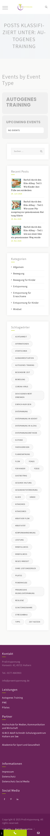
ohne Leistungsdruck (25, 568)
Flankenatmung (22, 454)
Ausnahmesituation (24, 358)
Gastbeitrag (21, 475)
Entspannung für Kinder (26, 302)
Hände (33, 497)
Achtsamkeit (21, 336)
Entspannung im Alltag (26, 426)
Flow (17, 461)
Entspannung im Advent (26, 418)
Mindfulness (21, 554)
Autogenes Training (24, 365)
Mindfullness (21, 547)
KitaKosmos (20, 511)
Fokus (32, 461)
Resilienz (19, 600)
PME (4, 702)
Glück (18, 497)
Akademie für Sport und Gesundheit (21, 744)
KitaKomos (20, 504)
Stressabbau (21, 615)
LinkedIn (6, 829)
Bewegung (18, 273)
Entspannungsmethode (26, 433)
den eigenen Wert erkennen (23, 395)
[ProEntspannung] (25, 7)
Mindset (17, 309)
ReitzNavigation (23, 829)
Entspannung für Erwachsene (22, 294)
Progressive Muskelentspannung (25, 591)
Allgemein (18, 267)
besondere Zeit (22, 372)
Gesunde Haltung (23, 483)
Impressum (8, 771)
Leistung (19, 540)
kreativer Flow (22, 518)
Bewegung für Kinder (24, 280)
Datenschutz (9, 776)
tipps (17, 622)
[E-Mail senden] (38, 833)
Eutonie (19, 440)
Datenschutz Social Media (16, 781)
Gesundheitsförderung (26, 490)
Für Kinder (20, 468)
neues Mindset (22, 561)
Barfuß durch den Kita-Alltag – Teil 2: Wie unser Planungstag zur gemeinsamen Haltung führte (27, 208)
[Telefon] (15, 833)
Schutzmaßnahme (23, 607)
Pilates (18, 575)
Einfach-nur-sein (23, 404)
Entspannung (20, 286)
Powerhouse (21, 582)
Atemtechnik (21, 351)
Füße (37, 468)
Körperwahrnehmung (25, 533)
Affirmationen (22, 344)
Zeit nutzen (34, 622)
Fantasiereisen (22, 447)
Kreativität (20, 525)
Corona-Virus (21, 386)
